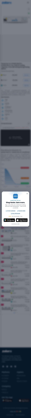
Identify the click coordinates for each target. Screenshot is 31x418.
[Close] (27, 193)
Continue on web (16, 223)
